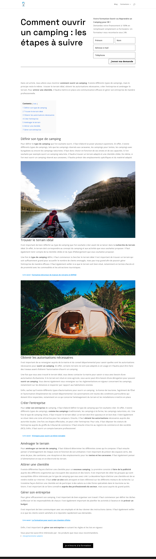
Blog (115, 4)
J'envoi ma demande (122, 61)
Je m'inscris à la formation (78, 545)
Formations (124, 4)
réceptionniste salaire (33, 536)
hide (34, 104)
